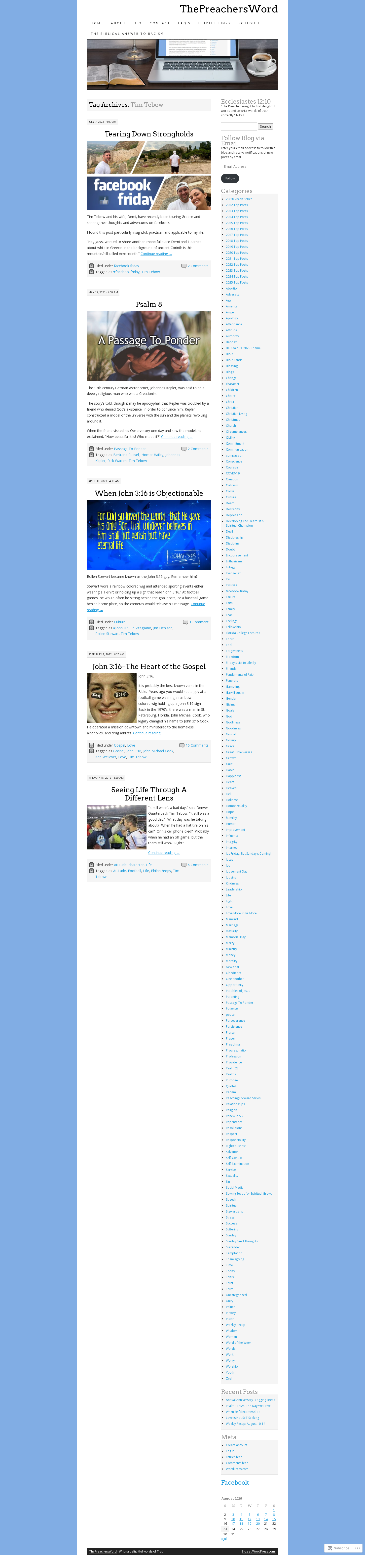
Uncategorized (236, 1295)
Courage (232, 467)
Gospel (119, 745)
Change (231, 378)
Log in (230, 1451)
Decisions (233, 509)
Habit (230, 770)
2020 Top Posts (237, 253)
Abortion (232, 288)
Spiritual (231, 1205)
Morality (231, 961)
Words (230, 1348)
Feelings (231, 621)
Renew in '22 (234, 1116)
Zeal (229, 1378)
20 (258, 1523)
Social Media (235, 1187)
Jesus (229, 859)
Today (230, 1271)
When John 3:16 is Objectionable (149, 493)
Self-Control (234, 1158)
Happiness (233, 776)
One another (235, 979)
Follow (230, 178)
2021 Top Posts (237, 258)
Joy (228, 865)
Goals (230, 710)
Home (97, 23)
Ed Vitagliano (141, 628)
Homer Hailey (152, 454)
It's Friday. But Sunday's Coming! (248, 853)
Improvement (235, 830)
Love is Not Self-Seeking (242, 1418)
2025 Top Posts (237, 282)
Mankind (232, 919)
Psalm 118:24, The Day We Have (248, 1406)
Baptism (232, 342)
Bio (138, 23)
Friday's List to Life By (241, 663)
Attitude (120, 864)
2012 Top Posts (237, 205)
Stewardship (234, 1211)
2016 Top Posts (237, 229)
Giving (230, 704)
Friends (231, 669)
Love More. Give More (241, 913)
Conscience (234, 461)
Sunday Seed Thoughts (242, 1241)
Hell (228, 794)
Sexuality (232, 1176)
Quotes (231, 1086)
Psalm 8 (149, 304)
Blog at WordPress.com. (259, 1551)
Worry (230, 1360)
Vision (230, 1319)
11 (241, 1519)
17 (233, 1523)
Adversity (232, 294)
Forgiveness (234, 651)
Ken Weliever (105, 757)
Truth (229, 1289)
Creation (232, 479)
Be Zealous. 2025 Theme (243, 348)
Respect (231, 1134)
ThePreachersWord (229, 9)
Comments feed (237, 1463)
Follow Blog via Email (242, 140)
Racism (231, 1092)
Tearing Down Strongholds (149, 134)
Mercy (230, 943)
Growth (231, 758)
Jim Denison (163, 628)
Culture (119, 622)
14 (266, 1519)
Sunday (231, 1235)
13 (258, 1519)
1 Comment (199, 622)
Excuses (231, 585)
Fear (229, 615)
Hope (230, 812)
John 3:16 (133, 751)
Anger (230, 312)
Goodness (233, 728)
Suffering (232, 1229)
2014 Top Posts (237, 217)
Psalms (231, 1074)
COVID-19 (233, 473)
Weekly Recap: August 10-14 (245, 1424)
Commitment (235, 443)
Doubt (230, 549)
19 (249, 1523)
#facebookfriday (126, 271)
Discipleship (234, 537)
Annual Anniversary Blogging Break (250, 1400)
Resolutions (234, 1128)
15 (274, 1519)
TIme (229, 1265)
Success (231, 1223)
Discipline (233, 543)
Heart (230, 782)
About (118, 23)
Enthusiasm (234, 561)
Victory (231, 1313)
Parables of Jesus (238, 991)
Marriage (232, 925)
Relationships (235, 1104)
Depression (234, 515)
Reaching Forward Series (243, 1098)
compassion (234, 455)
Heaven (231, 788)
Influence (232, 836)
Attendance (234, 324)
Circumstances (236, 431)
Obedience (234, 973)
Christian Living (236, 414)
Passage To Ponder (130, 448)
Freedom (232, 657)
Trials (230, 1277)
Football (134, 870)
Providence (234, 1062)
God (229, 716)
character (136, 864)
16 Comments (197, 745)
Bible (229, 354)
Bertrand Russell (126, 454)
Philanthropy (161, 870)
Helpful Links (214, 23)
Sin (228, 1181)
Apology (232, 318)
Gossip (231, 740)
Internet (231, 847)
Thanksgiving (235, 1259)
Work (229, 1354)
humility (231, 818)
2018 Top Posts (237, 241)
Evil (228, 579)
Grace (230, 746)
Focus (230, 639)
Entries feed (234, 1457)
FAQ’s (184, 23)
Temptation (234, 1253)
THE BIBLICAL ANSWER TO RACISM (127, 34)
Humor (231, 824)
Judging (231, 877)
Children (232, 390)
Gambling (233, 686)
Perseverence (235, 1020)
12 (249, 1519)
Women (231, 1337)
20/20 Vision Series (239, 199)
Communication (237, 449)
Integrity (231, 842)
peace (230, 1014)
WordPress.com (237, 1469)
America (232, 306)
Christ (230, 402)
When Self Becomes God (243, 1412)
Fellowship (233, 627)
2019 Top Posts (237, 247)
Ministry (231, 949)
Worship (232, 1366)
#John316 (121, 628)
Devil (229, 531)
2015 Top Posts (237, 223)
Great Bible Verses (239, 752)
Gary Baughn (235, 692)
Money (230, 955)
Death (230, 503)
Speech (231, 1199)
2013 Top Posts (237, 211)
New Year (232, 967)
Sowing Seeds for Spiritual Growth (249, 1193)
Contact (160, 23)
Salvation (232, 1152)
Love (131, 745)
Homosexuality (236, 806)
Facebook (235, 1482)
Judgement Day (236, 871)
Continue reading (156, 253)
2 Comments (198, 265)
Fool (229, 645)
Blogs (230, 372)
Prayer (230, 1038)
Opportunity (234, 985)
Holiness (232, 800)
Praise (230, 1032)
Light (229, 901)
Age (228, 300)
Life (149, 864)
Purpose (232, 1080)
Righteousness (236, 1146)
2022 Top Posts (237, 264)
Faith (229, 603)
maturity (232, 931)
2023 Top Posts (237, 270)
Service (231, 1170)
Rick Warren (117, 460)
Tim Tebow (151, 271)
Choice (231, 396)
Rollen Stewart (107, 633)
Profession (233, 1056)
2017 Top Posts (237, 235)
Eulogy (230, 567)
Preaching (233, 1044)
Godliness (233, 722)
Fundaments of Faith (240, 674)
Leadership (234, 889)
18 (241, 1523)
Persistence (234, 1026)
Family (230, 609)
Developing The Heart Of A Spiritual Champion (245, 523)
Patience (232, 1009)
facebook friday (126, 265)
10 (233, 1519)
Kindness (232, 883)
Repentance (234, 1122)
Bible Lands (234, 360)
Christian (232, 408)
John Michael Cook (158, 751)
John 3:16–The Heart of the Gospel (149, 666)
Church (231, 425)
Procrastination (237, 1050)
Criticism (232, 485)
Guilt (229, 764)
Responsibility (236, 1140)
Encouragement (237, 555)
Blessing (232, 366)
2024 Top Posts (237, 276)
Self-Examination (237, 1164)
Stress (230, 1217)
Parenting (232, 997)
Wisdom (232, 1331)
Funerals (232, 680)
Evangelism (234, 573)
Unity (229, 1301)
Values (230, 1307)
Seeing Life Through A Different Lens (149, 794)
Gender (231, 698)
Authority (232, 336)
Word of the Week (238, 1343)
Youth (230, 1372)
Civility (230, 437)
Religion (231, 1110)
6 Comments (198, 864)
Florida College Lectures (243, 633)
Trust (229, 1283)
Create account (236, 1445)
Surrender (233, 1247)
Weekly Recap (235, 1325)
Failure (230, 597)
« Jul (224, 1539)
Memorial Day (236, 937)
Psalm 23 (232, 1068)
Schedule (249, 23)
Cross (230, 491)
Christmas (233, 420)
